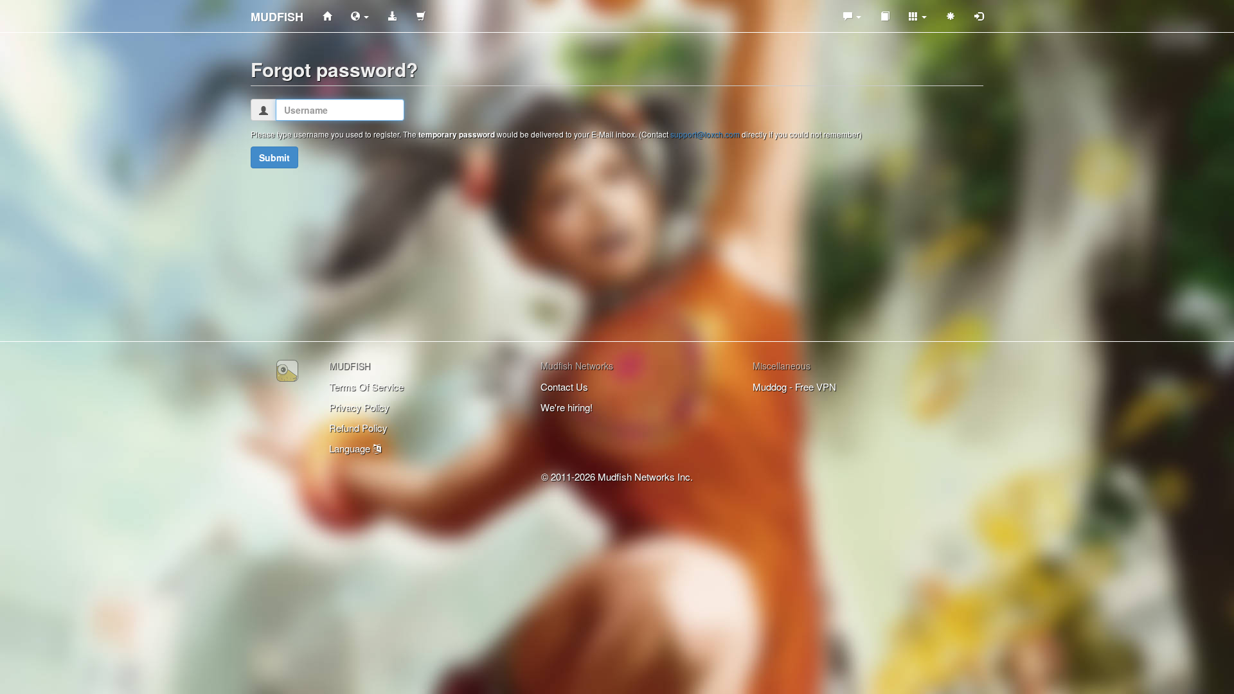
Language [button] (351, 448)
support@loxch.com (705, 134)
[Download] (393, 16)
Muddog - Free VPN (794, 386)
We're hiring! (567, 407)
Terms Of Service (366, 386)
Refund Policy (358, 427)
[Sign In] (979, 16)
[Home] (327, 16)
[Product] (360, 16)
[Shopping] (421, 16)
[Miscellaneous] (917, 16)
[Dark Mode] (950, 16)
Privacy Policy (359, 407)
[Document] (885, 16)
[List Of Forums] (852, 16)
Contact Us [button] (564, 386)
